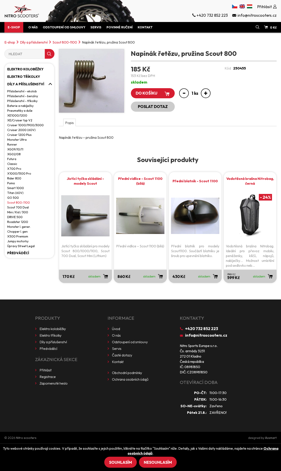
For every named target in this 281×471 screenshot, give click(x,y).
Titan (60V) (15, 193)
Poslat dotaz (153, 106)
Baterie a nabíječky (20, 106)
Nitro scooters (26, 438)
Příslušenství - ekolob (22, 91)
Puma (11, 183)
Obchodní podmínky (127, 373)
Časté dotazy (122, 355)
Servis (95, 27)
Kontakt (145, 27)
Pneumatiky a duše (19, 111)
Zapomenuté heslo (54, 383)
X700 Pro (14, 169)
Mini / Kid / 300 (17, 212)
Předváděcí (18, 253)
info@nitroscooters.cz (206, 335)
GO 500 (13, 198)
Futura (11, 159)
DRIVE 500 (15, 217)
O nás (33, 27)
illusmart (271, 438)
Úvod (116, 329)
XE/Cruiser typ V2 (19, 120)
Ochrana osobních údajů (130, 379)
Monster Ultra (17, 140)
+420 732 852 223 (201, 328)
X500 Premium (17, 236)
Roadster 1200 (17, 222)
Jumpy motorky (18, 241)
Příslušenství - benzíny (22, 96)
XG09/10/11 (15, 149)
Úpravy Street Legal (21, 246)
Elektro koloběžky (25, 69)
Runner (12, 144)
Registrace (48, 376)
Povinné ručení (119, 27)
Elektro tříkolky (23, 77)
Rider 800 (14, 178)
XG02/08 (14, 154)
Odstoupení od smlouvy (64, 27)
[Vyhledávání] (257, 27)
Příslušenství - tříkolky (22, 101)
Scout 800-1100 (64, 42)
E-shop (14, 27)
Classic (12, 164)
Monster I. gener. (19, 227)
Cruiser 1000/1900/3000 (25, 125)
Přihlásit (46, 370)
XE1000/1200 (17, 115)
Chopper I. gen (17, 232)
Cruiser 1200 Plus (19, 135)
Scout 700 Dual (18, 207)
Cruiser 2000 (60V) (21, 130)
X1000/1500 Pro (19, 173)
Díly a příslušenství (34, 42)
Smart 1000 (15, 188)
